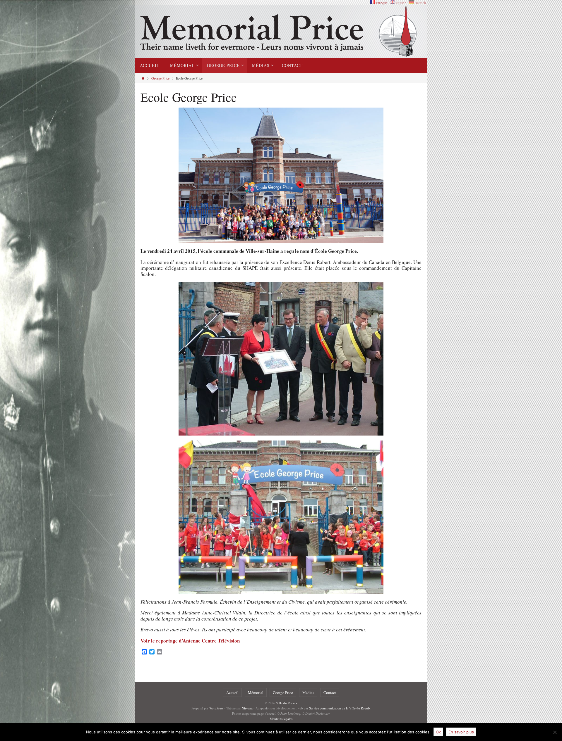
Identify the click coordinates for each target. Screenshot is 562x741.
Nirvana (247, 708)
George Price (160, 78)
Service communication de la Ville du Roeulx (340, 708)
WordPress (216, 708)
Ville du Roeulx (286, 703)
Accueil (232, 692)
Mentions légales (281, 718)
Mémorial (255, 692)
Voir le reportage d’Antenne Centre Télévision (190, 640)
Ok (438, 732)
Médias (308, 692)
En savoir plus (461, 732)
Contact (329, 692)
